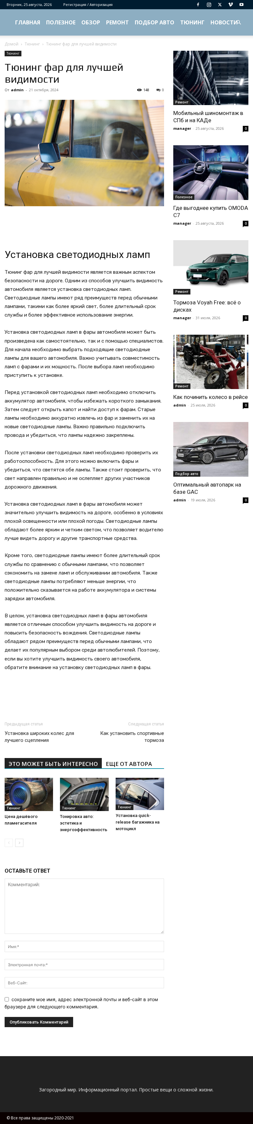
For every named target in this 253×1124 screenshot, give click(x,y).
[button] (238, 22)
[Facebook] (198, 4)
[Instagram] (209, 4)
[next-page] (19, 843)
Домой (11, 44)
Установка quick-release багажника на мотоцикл (137, 822)
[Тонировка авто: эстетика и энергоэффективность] (84, 794)
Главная (27, 22)
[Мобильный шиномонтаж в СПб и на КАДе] (210, 78)
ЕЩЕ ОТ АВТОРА (129, 764)
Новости (224, 22)
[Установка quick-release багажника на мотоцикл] (140, 794)
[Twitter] (220, 4)
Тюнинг (192, 22)
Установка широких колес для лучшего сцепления (39, 736)
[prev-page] (9, 843)
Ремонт (117, 22)
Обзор (90, 22)
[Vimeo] (231, 4)
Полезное (60, 22)
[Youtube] (241, 4)
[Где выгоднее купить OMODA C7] (210, 172)
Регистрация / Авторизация (88, 4)
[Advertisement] (84, 225)
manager (182, 128)
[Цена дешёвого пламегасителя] (29, 794)
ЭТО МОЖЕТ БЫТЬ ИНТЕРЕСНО (53, 764)
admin (17, 89)
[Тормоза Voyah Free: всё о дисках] (210, 267)
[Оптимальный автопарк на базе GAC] (210, 449)
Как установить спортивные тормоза (132, 736)
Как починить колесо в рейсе (210, 397)
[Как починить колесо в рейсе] (210, 362)
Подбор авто (154, 22)
